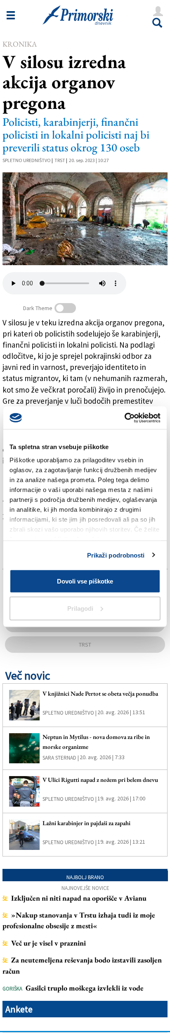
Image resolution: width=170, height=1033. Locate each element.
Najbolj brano (85, 877)
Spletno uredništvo (26, 160)
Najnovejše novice (85, 888)
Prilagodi (80, 608)
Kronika (19, 44)
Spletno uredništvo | (69, 712)
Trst (59, 160)
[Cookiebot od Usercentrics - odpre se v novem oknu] (124, 417)
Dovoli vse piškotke (85, 581)
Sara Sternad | (60, 757)
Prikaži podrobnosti (116, 554)
